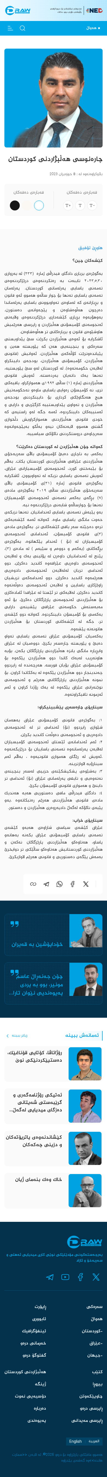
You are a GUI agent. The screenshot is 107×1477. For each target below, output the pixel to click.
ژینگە (40, 1384)
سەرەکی (94, 1307)
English (75, 1441)
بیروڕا (98, 1384)
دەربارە (40, 1408)
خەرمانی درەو (33, 1343)
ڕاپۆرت (40, 1307)
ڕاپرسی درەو (91, 1408)
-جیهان (95, 1355)
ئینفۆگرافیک (34, 1331)
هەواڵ (97, 1319)
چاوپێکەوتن (91, 1396)
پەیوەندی (36, 1421)
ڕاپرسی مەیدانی (87, 1421)
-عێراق (96, 1343)
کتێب (97, 1372)
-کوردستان (92, 1331)
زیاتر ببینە (19, 1035)
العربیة (94, 1441)
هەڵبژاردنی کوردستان (25, 1372)
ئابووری (39, 1319)
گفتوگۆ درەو (34, 1355)
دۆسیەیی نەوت (30, 1396)
